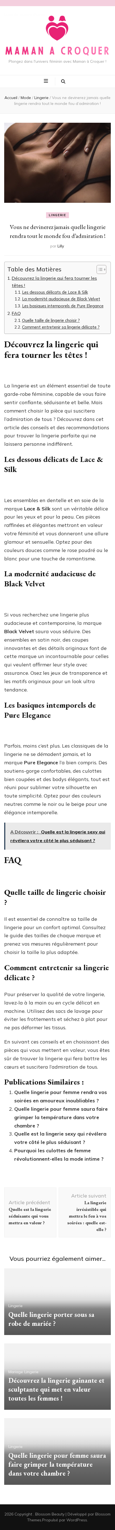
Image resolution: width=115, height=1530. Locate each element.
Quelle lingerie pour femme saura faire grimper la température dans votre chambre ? (61, 1117)
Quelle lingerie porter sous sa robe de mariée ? (51, 1319)
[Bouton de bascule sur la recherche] (63, 81)
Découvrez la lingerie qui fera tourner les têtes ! (54, 281)
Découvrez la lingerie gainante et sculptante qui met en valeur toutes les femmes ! (56, 1389)
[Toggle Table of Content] (98, 269)
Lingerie (57, 215)
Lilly (61, 246)
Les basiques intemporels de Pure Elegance (63, 306)
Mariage (15, 1371)
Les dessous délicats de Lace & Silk (55, 292)
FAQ (16, 313)
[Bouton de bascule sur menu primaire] (46, 81)
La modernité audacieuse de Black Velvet (61, 299)
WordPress (76, 1519)
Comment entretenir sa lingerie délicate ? (61, 327)
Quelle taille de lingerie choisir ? (51, 320)
